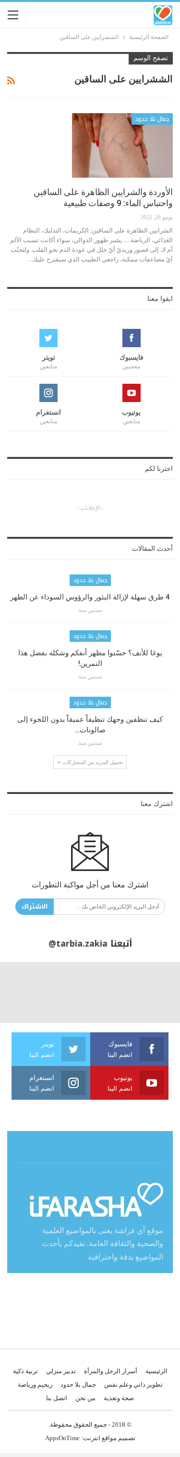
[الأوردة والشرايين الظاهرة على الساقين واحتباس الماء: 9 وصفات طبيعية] (122, 145)
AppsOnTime (62, 1438)
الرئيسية (156, 1371)
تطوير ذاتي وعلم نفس (133, 1384)
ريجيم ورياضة (35, 1384)
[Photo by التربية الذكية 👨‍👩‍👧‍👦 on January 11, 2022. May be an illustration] (150, 992)
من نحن (85, 1398)
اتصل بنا (56, 1398)
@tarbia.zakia (78, 944)
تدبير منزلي (61, 1371)
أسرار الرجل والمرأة (110, 1371)
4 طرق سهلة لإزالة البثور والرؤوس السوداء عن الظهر (90, 597)
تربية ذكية (25, 1371)
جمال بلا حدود (152, 119)
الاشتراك (35, 906)
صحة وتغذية (119, 1398)
